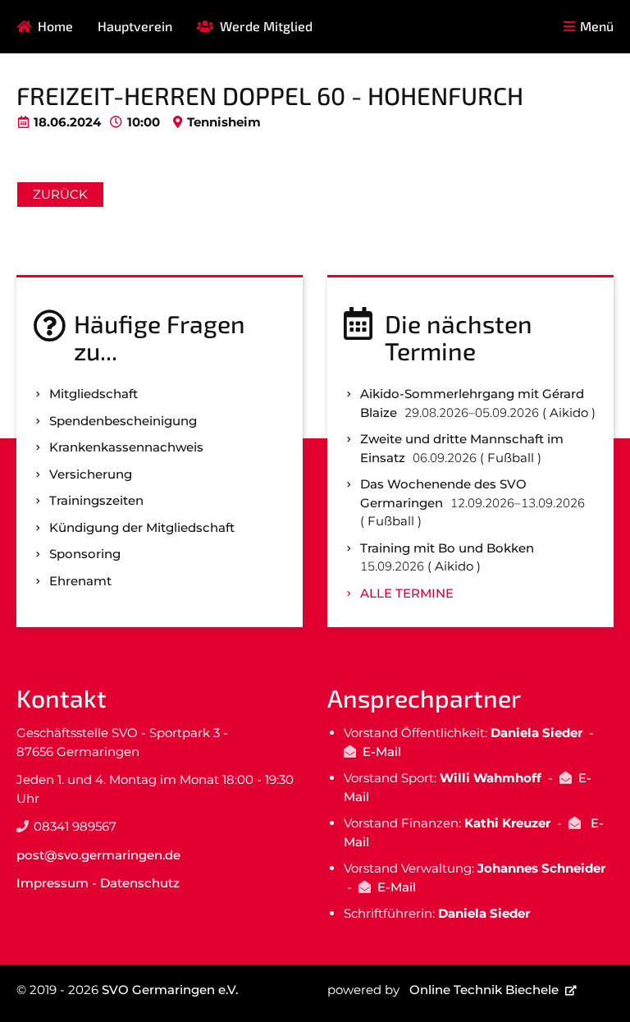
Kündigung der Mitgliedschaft (142, 527)
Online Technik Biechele (484, 989)
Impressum (52, 883)
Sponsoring (85, 553)
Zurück (60, 194)
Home (55, 26)
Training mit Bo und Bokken (447, 548)
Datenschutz (140, 883)
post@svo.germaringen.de (98, 855)
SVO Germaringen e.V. (170, 989)
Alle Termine (407, 593)
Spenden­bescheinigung (123, 421)
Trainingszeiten (96, 500)
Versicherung (90, 474)
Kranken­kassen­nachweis (126, 447)
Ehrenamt (80, 581)
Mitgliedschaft (93, 393)
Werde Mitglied (266, 26)
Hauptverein (135, 26)
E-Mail (382, 751)
